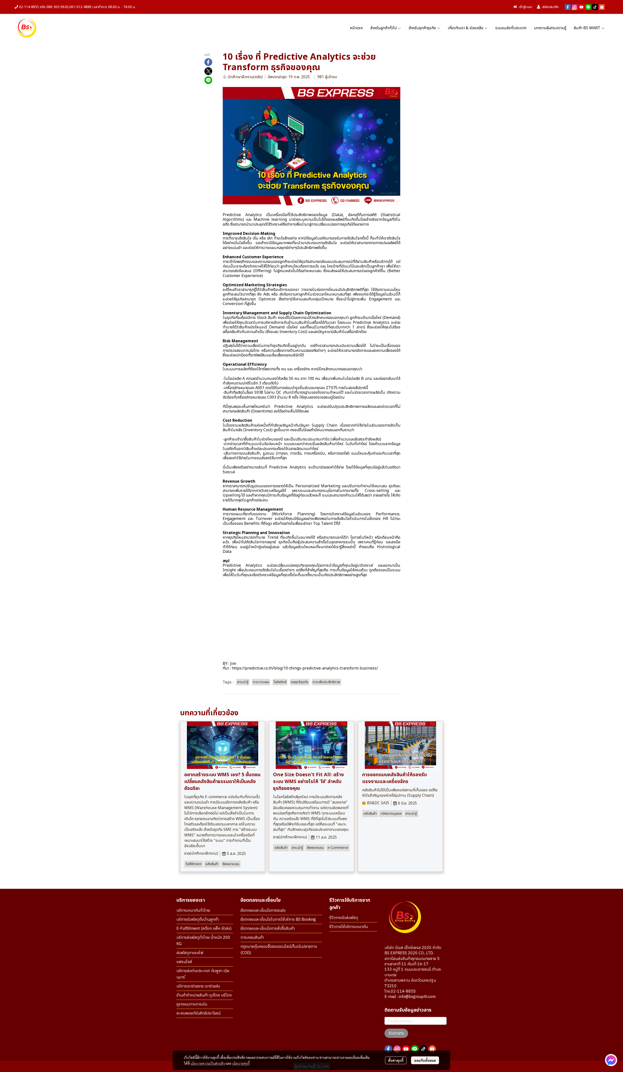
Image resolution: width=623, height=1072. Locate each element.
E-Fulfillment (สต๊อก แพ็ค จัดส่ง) (203, 928)
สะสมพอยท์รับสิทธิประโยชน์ (198, 1013)
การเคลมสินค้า (252, 937)
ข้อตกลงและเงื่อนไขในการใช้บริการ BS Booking (278, 919)
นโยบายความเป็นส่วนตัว (208, 1063)
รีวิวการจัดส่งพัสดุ (343, 918)
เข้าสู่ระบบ (525, 7)
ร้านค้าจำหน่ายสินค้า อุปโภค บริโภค (204, 995)
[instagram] (574, 7)
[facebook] (568, 7)
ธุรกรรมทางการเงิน (191, 1004)
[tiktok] (595, 7)
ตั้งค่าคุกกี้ (395, 1060)
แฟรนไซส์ (184, 962)
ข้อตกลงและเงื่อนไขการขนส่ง (263, 910)
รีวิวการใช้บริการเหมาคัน (348, 927)
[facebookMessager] (611, 1060)
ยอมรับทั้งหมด (425, 1060)
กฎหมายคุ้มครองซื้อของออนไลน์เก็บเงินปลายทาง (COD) (278, 949)
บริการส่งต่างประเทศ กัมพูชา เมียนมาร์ (202, 974)
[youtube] (581, 7)
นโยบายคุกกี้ (241, 1063)
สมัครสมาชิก (550, 7)
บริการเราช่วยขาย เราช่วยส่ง (198, 986)
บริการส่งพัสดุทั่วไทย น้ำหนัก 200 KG (203, 940)
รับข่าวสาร (396, 1033)
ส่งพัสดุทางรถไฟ (189, 953)
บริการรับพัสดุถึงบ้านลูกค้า (197, 919)
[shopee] (602, 7)
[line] (588, 7)
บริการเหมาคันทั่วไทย (193, 910)
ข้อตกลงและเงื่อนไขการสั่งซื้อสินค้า (267, 928)
